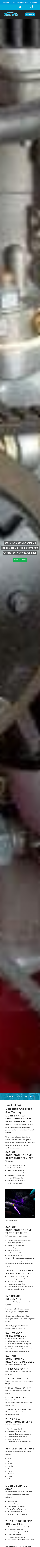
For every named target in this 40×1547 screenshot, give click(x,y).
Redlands (8, 1133)
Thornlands (11, 1511)
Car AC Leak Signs (11, 1220)
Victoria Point (11, 1509)
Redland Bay (22, 1509)
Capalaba (18, 1504)
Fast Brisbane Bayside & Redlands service (20, 1539)
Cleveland (10, 1504)
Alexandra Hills (12, 1506)
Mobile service (12, 1527)
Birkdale (19, 1511)
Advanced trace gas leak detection (18, 1532)
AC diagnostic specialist (15, 1529)
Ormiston (22, 1506)
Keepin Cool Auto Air (12, 1124)
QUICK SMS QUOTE (20, 559)
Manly (17, 1501)
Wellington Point (12, 1514)
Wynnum (10, 1501)
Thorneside (23, 1514)
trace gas (15, 1402)
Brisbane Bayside (27, 1130)
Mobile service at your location (17, 1346)
